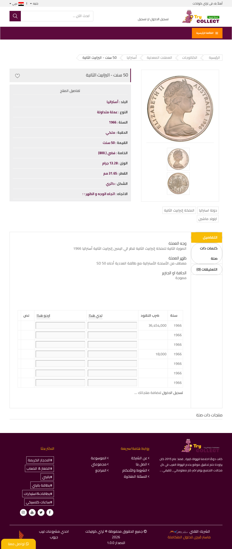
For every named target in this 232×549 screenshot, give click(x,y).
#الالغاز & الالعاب (39, 468)
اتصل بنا (141, 464)
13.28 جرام (110, 163)
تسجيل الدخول (159, 19)
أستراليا (113, 102)
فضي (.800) (107, 153)
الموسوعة (98, 458)
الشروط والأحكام (134, 470)
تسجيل (142, 19)
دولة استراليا (208, 210)
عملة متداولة (107, 112)
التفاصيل (210, 237)
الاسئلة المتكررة (135, 476)
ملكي (111, 132)
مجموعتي (98, 464)
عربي (15, 3)
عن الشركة (139, 458)
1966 (113, 122)
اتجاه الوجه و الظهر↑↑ (99, 193)
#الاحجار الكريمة (40, 460)
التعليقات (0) (207, 269)
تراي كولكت (200, 3)
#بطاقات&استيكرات (38, 493)
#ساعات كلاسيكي (39, 502)
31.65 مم (110, 173)
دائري (110, 183)
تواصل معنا (17, 543)
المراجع (100, 470)
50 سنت (109, 142)
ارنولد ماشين (207, 218)
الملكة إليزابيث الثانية (179, 210)
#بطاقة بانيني (42, 485)
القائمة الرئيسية (204, 33)
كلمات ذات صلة (209, 253)
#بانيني (47, 476)
